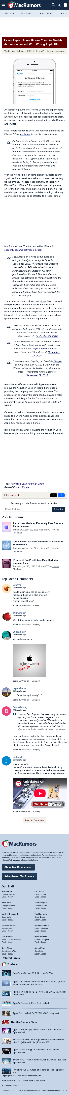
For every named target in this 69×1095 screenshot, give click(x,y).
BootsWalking (20, 707)
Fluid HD (45, 1090)
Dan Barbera (7, 937)
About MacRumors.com (18, 867)
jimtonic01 (18, 757)
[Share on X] (53, 495)
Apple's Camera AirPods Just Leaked (31, 1003)
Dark (64, 1090)
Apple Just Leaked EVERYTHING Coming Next (36, 1013)
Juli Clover (6, 903)
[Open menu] (4, 5)
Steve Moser (7, 948)
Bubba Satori (19, 632)
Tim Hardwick (40, 914)
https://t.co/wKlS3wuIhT (45, 348)
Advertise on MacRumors (19, 876)
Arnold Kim (7, 891)
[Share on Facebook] (61, 495)
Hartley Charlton (9, 925)
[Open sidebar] (65, 5)
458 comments (13, 495)
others (43, 301)
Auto (53, 1090)
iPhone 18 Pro (46, 13)
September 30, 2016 (47, 336)
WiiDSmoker (19, 613)
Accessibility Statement (11, 1085)
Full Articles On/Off (26, 1090)
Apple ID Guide (36, 483)
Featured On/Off (9, 1090)
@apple (57, 361)
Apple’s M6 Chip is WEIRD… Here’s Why (33, 973)
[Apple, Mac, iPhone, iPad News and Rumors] (24, 9)
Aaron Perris (39, 948)
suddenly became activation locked (22, 249)
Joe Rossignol (57, 51)
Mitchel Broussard (10, 914)
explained (25, 134)
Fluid (38, 1090)
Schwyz (17, 585)
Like (28, 605)
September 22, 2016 (37, 375)
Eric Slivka (39, 891)
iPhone (25, 487)
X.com (10, 897)
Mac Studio (26, 13)
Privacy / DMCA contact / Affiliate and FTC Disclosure (23, 1080)
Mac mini (9, 13)
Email (4, 897)
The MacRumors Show (24, 1022)
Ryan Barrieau (40, 937)
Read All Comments (34, 820)
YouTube (12, 964)
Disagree (35, 605)
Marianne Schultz (42, 925)
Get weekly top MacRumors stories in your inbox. (34, 503)
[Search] (60, 5)
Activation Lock (19, 483)
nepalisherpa (19, 688)
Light (58, 1090)
